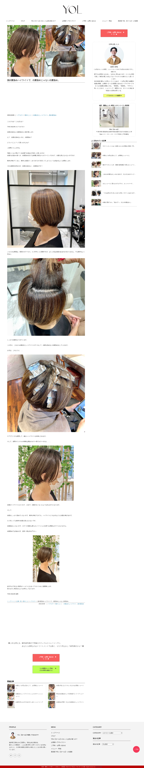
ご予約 (136, 749)
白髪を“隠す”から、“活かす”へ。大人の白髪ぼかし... (117, 202)
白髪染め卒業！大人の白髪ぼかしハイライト (70, 702)
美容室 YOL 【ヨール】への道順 (128, 21)
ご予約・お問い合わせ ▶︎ (46, 657)
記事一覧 (19, 601)
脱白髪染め (52, 115)
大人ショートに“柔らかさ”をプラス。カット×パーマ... (118, 183)
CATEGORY (98, 733)
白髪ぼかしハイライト (40, 115)
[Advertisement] (46, 98)
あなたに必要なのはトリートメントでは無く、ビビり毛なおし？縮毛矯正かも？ (52, 646)
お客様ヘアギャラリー (69, 21)
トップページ (10, 21)
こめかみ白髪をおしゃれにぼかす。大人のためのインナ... (119, 174)
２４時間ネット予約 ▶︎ (46, 669)
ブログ (23, 21)
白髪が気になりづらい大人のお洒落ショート (70, 685)
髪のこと (28, 115)
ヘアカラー (20, 115)
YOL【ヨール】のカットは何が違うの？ (43, 21)
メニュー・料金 (107, 21)
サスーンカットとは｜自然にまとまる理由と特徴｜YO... (119, 146)
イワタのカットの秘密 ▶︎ (114, 95)
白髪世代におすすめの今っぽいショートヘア (29, 702)
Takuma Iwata (99, 766)
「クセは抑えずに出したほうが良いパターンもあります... (119, 193)
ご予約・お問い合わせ (89, 21)
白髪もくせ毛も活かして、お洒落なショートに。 (117, 155)
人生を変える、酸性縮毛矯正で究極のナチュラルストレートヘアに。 (36, 643)
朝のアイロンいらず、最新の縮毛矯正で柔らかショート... (119, 165)
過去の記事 (97, 744)
